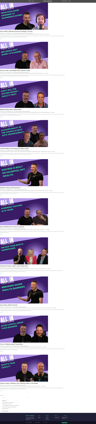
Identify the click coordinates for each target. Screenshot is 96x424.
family (19, 268)
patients (36, 268)
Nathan (27, 151)
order (39, 190)
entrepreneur (12, 112)
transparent (48, 151)
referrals (24, 73)
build (2, 112)
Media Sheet (39, 417)
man (9, 73)
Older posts (2, 395)
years (41, 73)
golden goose (16, 112)
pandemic (26, 229)
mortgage (27, 112)
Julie (24, 268)
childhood (11, 190)
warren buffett (41, 229)
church (15, 151)
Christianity (12, 151)
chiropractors (16, 268)
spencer (29, 73)
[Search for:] (15, 398)
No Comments (46, 73)
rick (40, 151)
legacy (28, 268)
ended (9, 112)
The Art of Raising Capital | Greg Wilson (11, 344)
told (40, 268)
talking (33, 73)
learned (21, 112)
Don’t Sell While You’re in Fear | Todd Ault (12, 227)
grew (23, 190)
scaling (43, 112)
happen (25, 190)
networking (14, 73)
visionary (47, 112)
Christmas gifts (15, 190)
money (11, 73)
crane (14, 229)
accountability (4, 151)
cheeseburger (8, 190)
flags (22, 190)
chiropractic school (11, 268)
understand (37, 73)
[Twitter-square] (65, 422)
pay (27, 229)
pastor (32, 151)
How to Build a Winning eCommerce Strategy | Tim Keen (16, 31)
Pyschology (25, 72)
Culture (18, 72)
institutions (22, 151)
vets (45, 268)
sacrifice (43, 190)
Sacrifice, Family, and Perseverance (10, 187)
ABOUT (39, 415)
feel (20, 268)
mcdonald (35, 190)
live (8, 73)
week (39, 73)
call (6, 112)
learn (7, 73)
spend (31, 73)
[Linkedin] (63, 422)
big (6, 151)
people (21, 73)
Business (16, 72)
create (18, 190)
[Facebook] (62, 422)
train (35, 73)
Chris (10, 151)
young (43, 73)
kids (27, 190)
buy (8, 229)
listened (19, 229)
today (47, 190)
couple (12, 229)
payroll (29, 229)
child (5, 268)
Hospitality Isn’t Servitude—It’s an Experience (8, 402)
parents (41, 190)
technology (35, 229)
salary (25, 73)
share (45, 190)
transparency (45, 151)
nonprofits (29, 151)
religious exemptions (37, 151)
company (10, 229)
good (20, 151)
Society (28, 72)
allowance (3, 190)
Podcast (22, 72)
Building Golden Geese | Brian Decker (10, 109)
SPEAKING (47, 415)
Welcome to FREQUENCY (5, 408)
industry (19, 112)
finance (5, 73)
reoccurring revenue (39, 112)
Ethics (20, 72)
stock (33, 229)
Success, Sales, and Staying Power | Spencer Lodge (15, 70)
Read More (1, 38)
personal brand (35, 112)
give (21, 268)
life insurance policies (30, 190)
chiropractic (7, 268)
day (20, 190)
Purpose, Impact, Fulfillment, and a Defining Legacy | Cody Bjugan (19, 383)
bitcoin (4, 229)
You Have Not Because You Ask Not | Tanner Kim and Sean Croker (10, 405)
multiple (30, 112)
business (3, 73)
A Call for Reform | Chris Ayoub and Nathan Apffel (14, 148)
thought (38, 229)
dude (8, 112)
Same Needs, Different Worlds (8, 305)
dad (19, 190)
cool (16, 151)
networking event (18, 73)
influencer (16, 229)
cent (5, 190)
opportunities (32, 268)
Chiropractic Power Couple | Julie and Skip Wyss (14, 266)
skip (39, 268)
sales (27, 73)
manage (21, 229)
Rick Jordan (2, 72)
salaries (43, 151)
